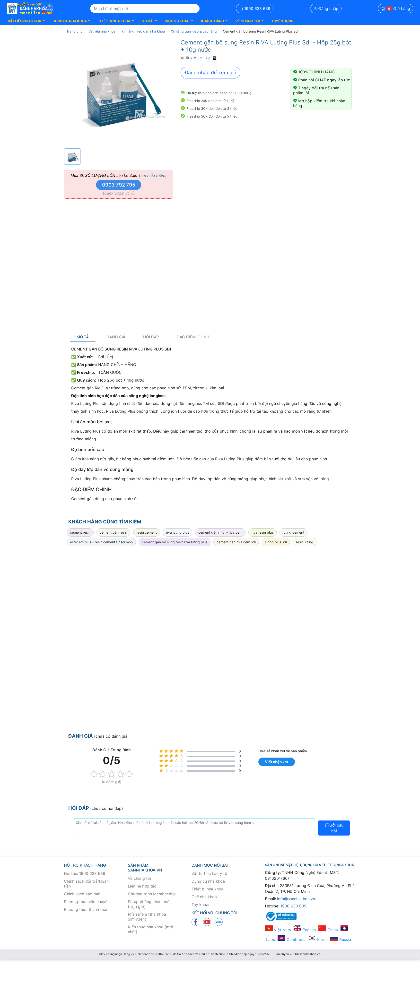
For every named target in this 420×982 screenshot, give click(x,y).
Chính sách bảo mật (82, 893)
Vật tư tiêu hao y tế (209, 873)
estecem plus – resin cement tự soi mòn (101, 542)
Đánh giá (115, 337)
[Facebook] (195, 921)
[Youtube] (207, 921)
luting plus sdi (276, 542)
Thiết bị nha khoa (207, 889)
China (332, 929)
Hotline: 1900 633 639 (84, 873)
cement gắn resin (113, 532)
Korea (322, 939)
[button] (26, 21)
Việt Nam (282, 929)
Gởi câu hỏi (336, 828)
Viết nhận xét (276, 762)
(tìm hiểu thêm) (153, 175)
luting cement (293, 532)
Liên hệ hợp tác (142, 886)
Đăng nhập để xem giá (210, 73)
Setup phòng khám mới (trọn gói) (149, 904)
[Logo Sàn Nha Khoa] (30, 8)
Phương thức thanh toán (86, 909)
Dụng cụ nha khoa (208, 881)
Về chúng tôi (139, 878)
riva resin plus (262, 532)
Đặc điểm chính (193, 337)
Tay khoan (201, 904)
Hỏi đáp (151, 337)
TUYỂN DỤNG (282, 21)
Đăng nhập (327, 8)
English (308, 929)
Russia (344, 939)
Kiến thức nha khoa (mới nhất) (150, 929)
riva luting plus (177, 532)
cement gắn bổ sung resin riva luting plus (174, 542)
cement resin (80, 532)
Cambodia (295, 939)
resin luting (304, 542)
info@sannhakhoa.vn (296, 898)
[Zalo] (219, 921)
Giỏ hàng (399, 8)
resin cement (146, 532)
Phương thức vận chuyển (87, 901)
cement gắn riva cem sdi (236, 542)
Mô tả (83, 337)
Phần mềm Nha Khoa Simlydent (147, 917)
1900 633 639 (256, 8)
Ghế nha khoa (204, 896)
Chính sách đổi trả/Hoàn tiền (86, 883)
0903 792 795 (118, 185)
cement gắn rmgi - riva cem (220, 532)
